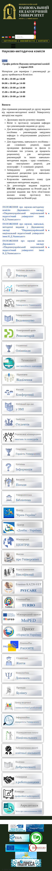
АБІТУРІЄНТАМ (10, 41)
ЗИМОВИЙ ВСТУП (27, 41)
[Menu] (13, 46)
